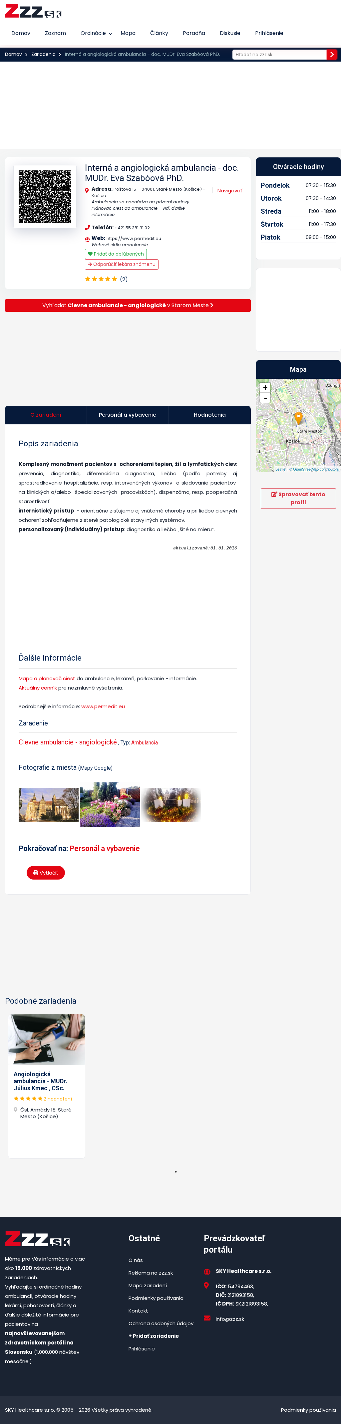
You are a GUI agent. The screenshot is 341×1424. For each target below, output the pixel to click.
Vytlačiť (48, 872)
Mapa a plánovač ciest (47, 678)
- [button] (265, 397)
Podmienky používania (156, 1298)
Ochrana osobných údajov (161, 1323)
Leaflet (280, 469)
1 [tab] (175, 1171)
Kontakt (138, 1310)
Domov (20, 33)
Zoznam (55, 33)
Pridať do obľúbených (118, 254)
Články (159, 33)
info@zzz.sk (230, 1319)
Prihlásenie (269, 33)
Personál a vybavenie (105, 848)
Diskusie (230, 33)
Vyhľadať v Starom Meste (126, 305)
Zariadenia (43, 54)
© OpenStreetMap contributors (314, 469)
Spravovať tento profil (301, 498)
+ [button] (265, 387)
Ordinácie (93, 33)
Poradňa (194, 33)
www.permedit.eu (102, 706)
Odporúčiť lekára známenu (124, 264)
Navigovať (229, 190)
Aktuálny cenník (38, 687)
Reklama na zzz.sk (151, 1272)
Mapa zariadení (148, 1285)
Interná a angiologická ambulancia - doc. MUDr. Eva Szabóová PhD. (162, 173)
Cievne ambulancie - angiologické (68, 742)
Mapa (128, 33)
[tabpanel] (46, 1086)
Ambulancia (144, 742)
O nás (136, 1260)
